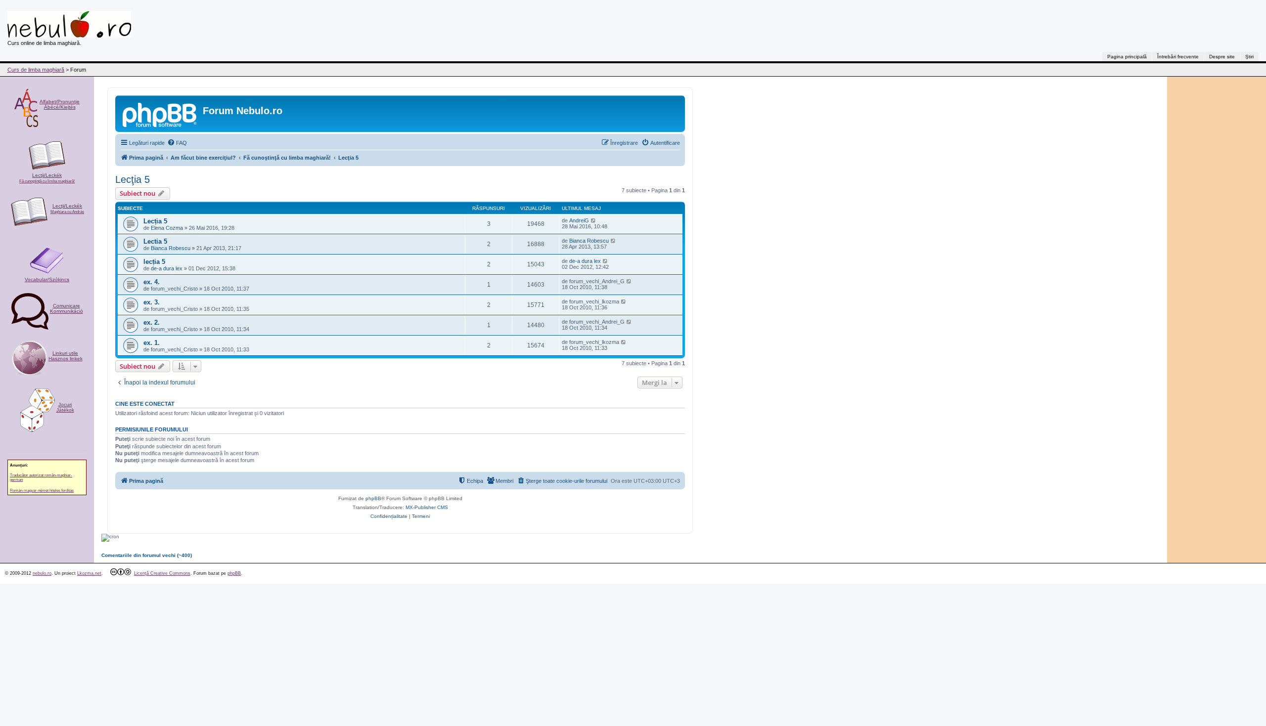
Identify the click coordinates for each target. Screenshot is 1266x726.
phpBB (373, 498)
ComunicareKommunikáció (66, 308)
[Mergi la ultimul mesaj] (593, 220)
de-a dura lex (166, 268)
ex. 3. (151, 302)
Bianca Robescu (170, 248)
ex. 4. (151, 282)
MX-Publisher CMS (427, 507)
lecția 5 (154, 261)
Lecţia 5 (132, 179)
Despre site (1222, 56)
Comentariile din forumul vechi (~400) (146, 555)
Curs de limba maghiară (35, 70)
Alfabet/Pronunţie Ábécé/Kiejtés (60, 104)
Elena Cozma (167, 228)
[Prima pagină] (160, 113)
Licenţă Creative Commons (162, 573)
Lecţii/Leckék (47, 177)
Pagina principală (1127, 56)
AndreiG (579, 220)
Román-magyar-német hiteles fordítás (42, 490)
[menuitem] (177, 143)
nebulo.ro (42, 573)
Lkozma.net (89, 573)
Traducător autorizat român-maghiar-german (41, 477)
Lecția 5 (155, 221)
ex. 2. (151, 322)
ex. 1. (151, 342)
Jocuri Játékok (65, 407)
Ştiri (1249, 56)
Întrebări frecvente (1178, 56)
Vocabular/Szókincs (47, 279)
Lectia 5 (155, 241)
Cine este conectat (145, 404)
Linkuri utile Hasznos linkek (65, 355)
